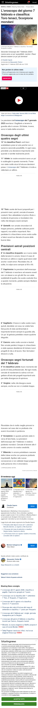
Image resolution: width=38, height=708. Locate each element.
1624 (16, 649)
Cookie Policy (15, 695)
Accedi (34, 2)
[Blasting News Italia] (11, 2)
